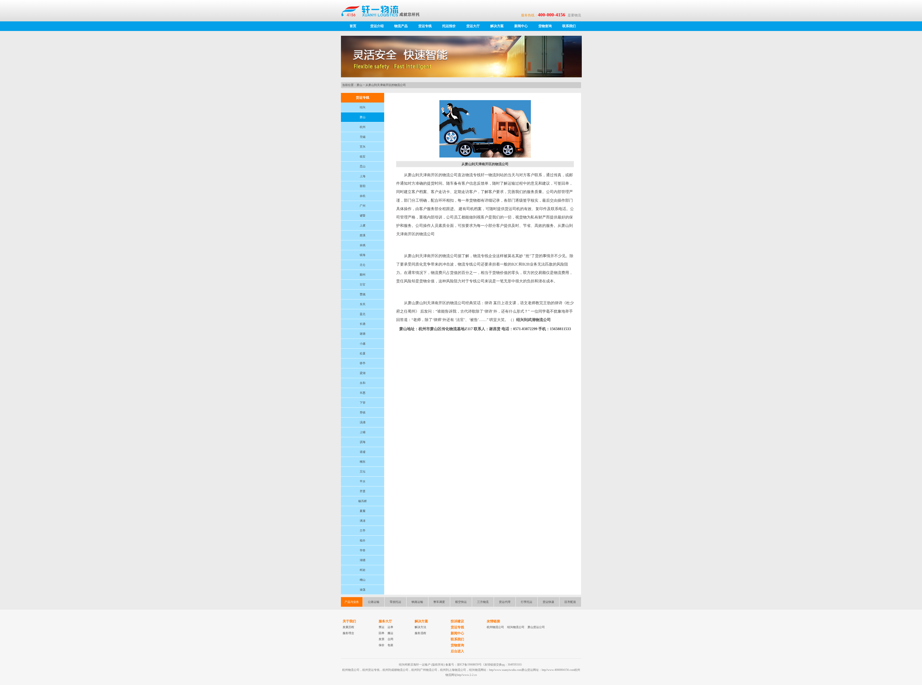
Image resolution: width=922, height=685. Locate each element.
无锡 (362, 137)
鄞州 (362, 274)
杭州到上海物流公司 (453, 670)
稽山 (362, 580)
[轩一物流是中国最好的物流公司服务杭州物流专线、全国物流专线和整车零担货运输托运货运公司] (383, 10)
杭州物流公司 (495, 627)
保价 (381, 645)
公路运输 (373, 602)
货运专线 (425, 26)
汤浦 (362, 422)
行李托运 (526, 602)
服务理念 (348, 633)
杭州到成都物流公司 (395, 670)
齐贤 (362, 491)
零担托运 (395, 602)
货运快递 (548, 602)
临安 (362, 156)
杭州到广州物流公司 (424, 670)
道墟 (362, 452)
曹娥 (362, 294)
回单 (381, 633)
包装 (390, 645)
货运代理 (504, 602)
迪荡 (362, 589)
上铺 (362, 432)
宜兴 (362, 146)
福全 (362, 540)
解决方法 (420, 627)
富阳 (362, 186)
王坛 (362, 471)
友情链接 (493, 621)
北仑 (362, 265)
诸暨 (362, 215)
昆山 (362, 166)
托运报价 (449, 26)
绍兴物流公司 (515, 627)
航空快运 (461, 602)
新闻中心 (521, 26)
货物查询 (545, 26)
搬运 (390, 633)
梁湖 (362, 373)
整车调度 (439, 602)
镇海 (362, 255)
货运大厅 (473, 26)
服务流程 (420, 633)
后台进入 (457, 651)
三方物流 (483, 602)
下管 (362, 402)
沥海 (362, 442)
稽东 (362, 461)
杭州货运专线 (371, 670)
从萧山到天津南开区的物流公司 (385, 85)
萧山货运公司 (536, 627)
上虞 (362, 225)
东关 (362, 304)
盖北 (362, 314)
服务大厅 (385, 621)
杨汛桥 (362, 501)
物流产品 (401, 26)
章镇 (362, 412)
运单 (390, 627)
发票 (381, 639)
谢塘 (362, 333)
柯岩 (362, 570)
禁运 (381, 627)
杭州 (362, 127)
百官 (362, 284)
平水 (362, 481)
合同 (390, 639)
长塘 (362, 324)
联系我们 (569, 26)
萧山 (359, 85)
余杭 (362, 196)
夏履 (362, 511)
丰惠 (362, 392)
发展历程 (348, 627)
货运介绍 (377, 26)
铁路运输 (417, 602)
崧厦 (362, 353)
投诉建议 (457, 621)
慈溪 (362, 235)
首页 (353, 26)
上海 (362, 176)
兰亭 (362, 530)
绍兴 (362, 107)
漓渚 (362, 520)
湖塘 (362, 560)
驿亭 (362, 363)
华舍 (362, 550)
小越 (362, 343)
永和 (362, 383)
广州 (362, 205)
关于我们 (349, 621)
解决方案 (497, 26)
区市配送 (570, 602)
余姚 (362, 245)
